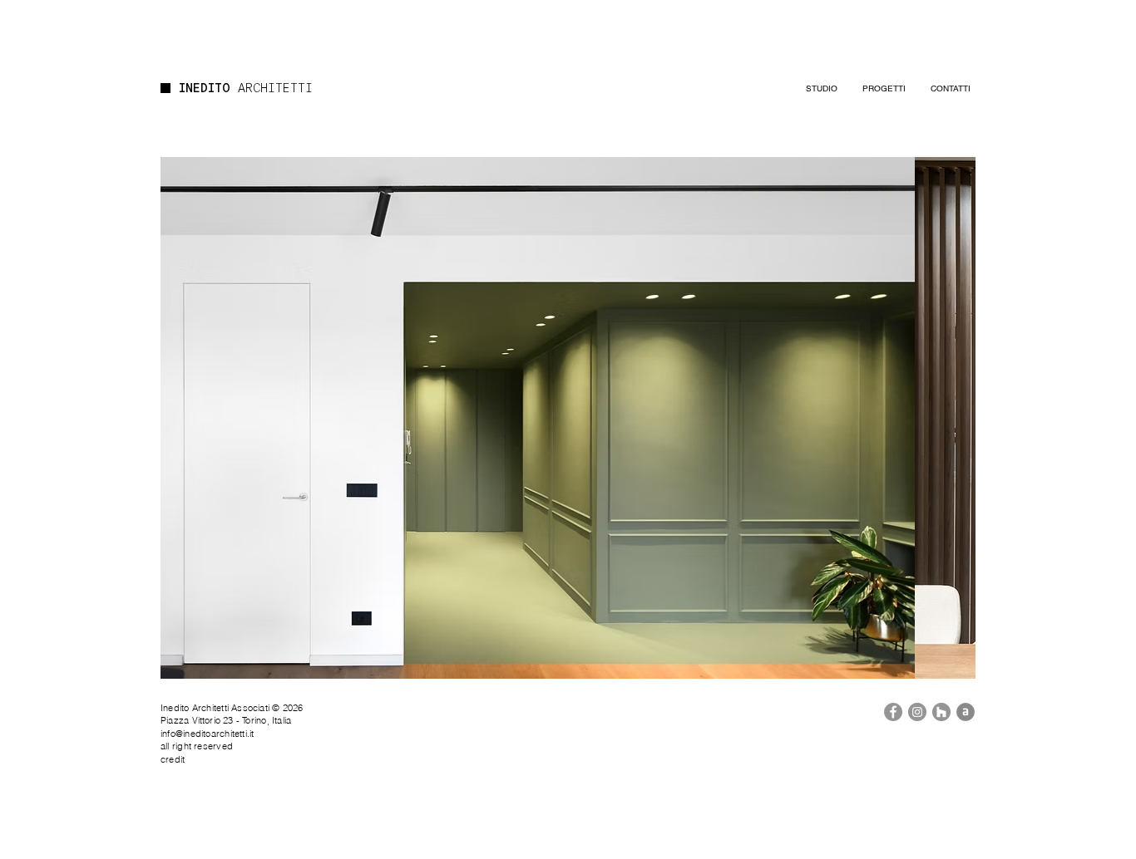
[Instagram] (917, 712)
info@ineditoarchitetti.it (207, 733)
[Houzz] (941, 712)
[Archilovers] (965, 712)
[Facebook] (893, 712)
